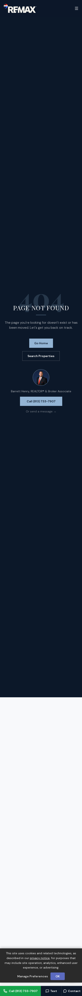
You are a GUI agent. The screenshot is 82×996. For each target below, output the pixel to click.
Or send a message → (41, 411)
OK (58, 976)
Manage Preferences (32, 976)
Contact (74, 991)
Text (53, 991)
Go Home (41, 343)
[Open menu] (76, 8)
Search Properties (41, 356)
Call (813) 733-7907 (41, 401)
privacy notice (40, 958)
